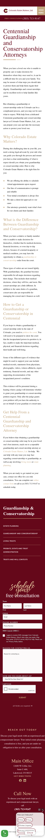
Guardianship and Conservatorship (20, 533)
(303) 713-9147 (31, 18)
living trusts (26, 461)
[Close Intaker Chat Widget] (42, 809)
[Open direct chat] (39, 809)
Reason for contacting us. (16, 648)
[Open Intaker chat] (19, 837)
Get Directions (22, 776)
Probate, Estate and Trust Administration (15, 550)
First (4, 610)
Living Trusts (9, 541)
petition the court (30, 332)
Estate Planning (11, 526)
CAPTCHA (7, 684)
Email (5, 613)
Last (24, 610)
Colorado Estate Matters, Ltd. (15, 451)
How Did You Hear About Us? (17, 676)
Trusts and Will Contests (15, 559)
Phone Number (10, 622)
